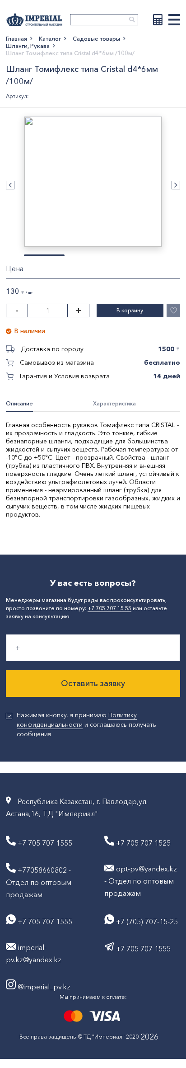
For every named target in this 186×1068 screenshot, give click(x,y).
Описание (19, 403)
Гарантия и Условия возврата (65, 376)
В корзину (129, 310)
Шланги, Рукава (28, 45)
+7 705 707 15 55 (109, 608)
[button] (10, 185)
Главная (16, 38)
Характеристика (114, 403)
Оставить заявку (93, 683)
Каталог (50, 38)
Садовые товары (96, 38)
